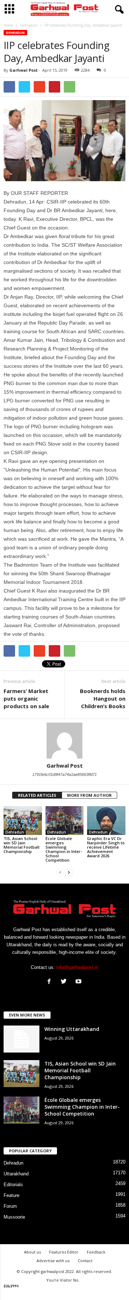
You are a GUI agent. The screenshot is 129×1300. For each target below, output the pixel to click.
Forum (10, 1206)
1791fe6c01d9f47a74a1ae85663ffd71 (64, 774)
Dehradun (15, 32)
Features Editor (63, 1252)
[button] (118, 10)
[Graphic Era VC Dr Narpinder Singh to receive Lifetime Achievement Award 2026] (106, 820)
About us (32, 1252)
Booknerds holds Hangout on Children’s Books (102, 698)
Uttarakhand (16, 1173)
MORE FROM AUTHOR (89, 795)
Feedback (96, 1252)
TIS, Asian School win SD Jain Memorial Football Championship (21, 845)
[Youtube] (79, 982)
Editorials (13, 1184)
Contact (85, 1260)
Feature (11, 1195)
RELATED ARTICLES (37, 795)
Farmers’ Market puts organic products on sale (27, 698)
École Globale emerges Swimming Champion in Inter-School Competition (64, 849)
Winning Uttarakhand (71, 1029)
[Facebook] (50, 982)
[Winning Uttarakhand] (21, 1039)
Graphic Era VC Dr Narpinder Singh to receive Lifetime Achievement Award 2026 (106, 847)
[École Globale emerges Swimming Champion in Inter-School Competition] (65, 820)
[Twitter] (65, 982)
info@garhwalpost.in (77, 967)
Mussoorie (14, 1217)
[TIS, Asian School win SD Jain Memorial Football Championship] (23, 820)
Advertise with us (53, 1260)
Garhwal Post (23, 70)
